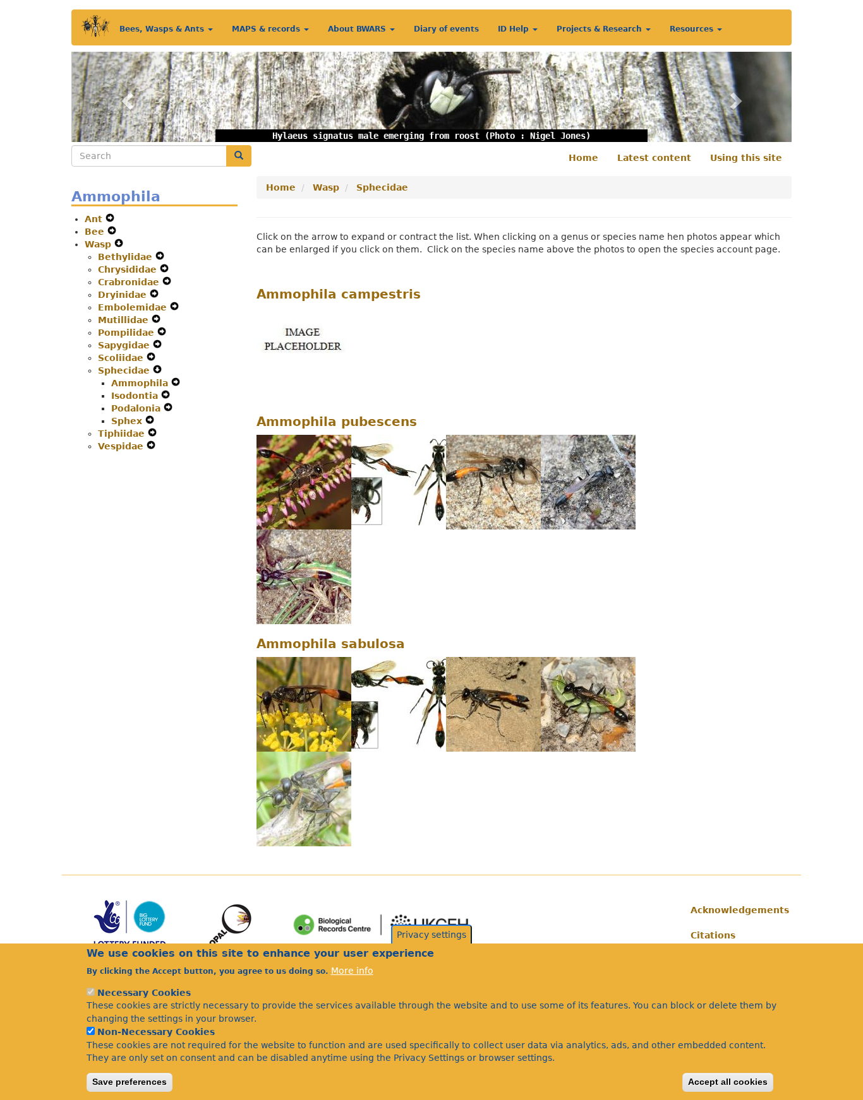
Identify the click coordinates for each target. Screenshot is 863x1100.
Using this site (746, 158)
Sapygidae (125, 345)
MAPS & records (267, 29)
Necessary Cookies (144, 993)
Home (583, 158)
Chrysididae (129, 269)
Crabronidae (130, 282)
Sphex (128, 421)
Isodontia (136, 396)
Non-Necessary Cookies (156, 1032)
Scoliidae (122, 358)
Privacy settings (431, 935)
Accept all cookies (728, 1082)
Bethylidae (126, 257)
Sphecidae (125, 370)
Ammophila (141, 383)
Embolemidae (134, 307)
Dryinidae (124, 295)
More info (352, 970)
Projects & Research (600, 29)
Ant (95, 219)
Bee (96, 232)
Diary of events (446, 29)
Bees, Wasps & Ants (163, 29)
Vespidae (122, 446)
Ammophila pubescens (336, 421)
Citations (713, 935)
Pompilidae (127, 333)
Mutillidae (125, 320)
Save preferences (129, 1082)
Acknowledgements (736, 910)
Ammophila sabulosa (330, 643)
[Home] (95, 26)
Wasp (99, 244)
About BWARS (358, 29)
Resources (693, 29)
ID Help (514, 29)
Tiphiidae (123, 434)
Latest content (654, 158)
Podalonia (137, 408)
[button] (125, 97)
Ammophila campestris (338, 294)
